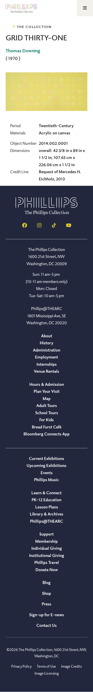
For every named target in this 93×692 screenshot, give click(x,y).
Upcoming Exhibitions (46, 465)
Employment (46, 356)
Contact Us (46, 625)
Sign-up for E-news (46, 614)
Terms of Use (46, 666)
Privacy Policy (21, 666)
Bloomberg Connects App (46, 433)
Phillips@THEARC (46, 521)
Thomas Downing (23, 50)
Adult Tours (46, 405)
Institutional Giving (46, 555)
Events (47, 472)
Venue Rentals (46, 371)
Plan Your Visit (47, 391)
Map (47, 398)
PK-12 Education (46, 499)
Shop (46, 593)
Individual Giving (46, 548)
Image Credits (71, 666)
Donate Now (46, 569)
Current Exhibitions (46, 458)
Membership (46, 541)
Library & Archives (46, 513)
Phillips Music (46, 479)
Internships (47, 364)
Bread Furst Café (46, 426)
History (46, 342)
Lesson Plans (46, 506)
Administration (46, 349)
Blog (46, 582)
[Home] (46, 213)
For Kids (46, 419)
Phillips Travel (46, 562)
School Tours (46, 412)
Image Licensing (47, 673)
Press (46, 603)
